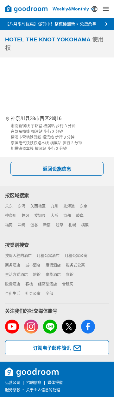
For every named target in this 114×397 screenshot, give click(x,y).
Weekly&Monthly (71, 8)
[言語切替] (94, 8)
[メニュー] (105, 8)
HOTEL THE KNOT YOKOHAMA (48, 39)
